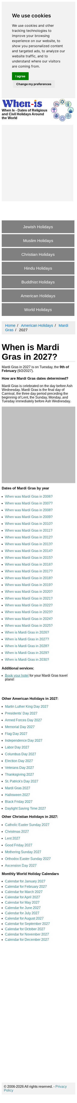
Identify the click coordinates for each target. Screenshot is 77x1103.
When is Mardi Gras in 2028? (27, 646)
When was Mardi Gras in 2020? (29, 591)
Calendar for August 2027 (24, 918)
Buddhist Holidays (38, 282)
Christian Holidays (38, 254)
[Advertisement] (38, 163)
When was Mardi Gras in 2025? (29, 625)
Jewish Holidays (38, 227)
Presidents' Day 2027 (21, 713)
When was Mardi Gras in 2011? (28, 530)
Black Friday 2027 (19, 801)
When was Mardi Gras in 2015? (29, 557)
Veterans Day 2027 (19, 767)
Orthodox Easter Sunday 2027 (28, 859)
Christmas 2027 (17, 831)
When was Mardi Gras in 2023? (29, 612)
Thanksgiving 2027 (19, 774)
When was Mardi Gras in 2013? (29, 544)
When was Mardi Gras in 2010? (29, 523)
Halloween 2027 (17, 795)
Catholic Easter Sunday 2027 (27, 825)
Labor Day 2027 (17, 747)
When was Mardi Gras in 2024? (29, 619)
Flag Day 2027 (16, 733)
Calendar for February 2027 (26, 886)
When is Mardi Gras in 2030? (27, 659)
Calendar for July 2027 (22, 913)
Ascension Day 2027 (21, 865)
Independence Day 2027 (23, 740)
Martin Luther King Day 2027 (26, 706)
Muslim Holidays (38, 240)
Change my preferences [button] (33, 84)
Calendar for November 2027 (27, 934)
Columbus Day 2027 (20, 754)
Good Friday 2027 (18, 845)
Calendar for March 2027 (24, 892)
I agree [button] (20, 76)
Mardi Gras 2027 (17, 788)
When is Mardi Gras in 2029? (27, 653)
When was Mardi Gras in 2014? (29, 551)
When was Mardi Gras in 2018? (29, 578)
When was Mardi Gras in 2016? (29, 564)
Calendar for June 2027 (23, 908)
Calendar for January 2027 (25, 881)
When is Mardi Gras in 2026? (27, 632)
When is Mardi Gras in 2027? (27, 639)
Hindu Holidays (38, 268)
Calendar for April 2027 (22, 897)
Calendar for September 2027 (27, 924)
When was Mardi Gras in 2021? (29, 598)
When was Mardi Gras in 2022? (29, 605)
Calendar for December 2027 (27, 939)
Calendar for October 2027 (25, 929)
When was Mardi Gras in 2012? (29, 537)
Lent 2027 (12, 838)
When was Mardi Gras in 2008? (29, 510)
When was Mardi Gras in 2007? (29, 503)
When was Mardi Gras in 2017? (29, 571)
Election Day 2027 (19, 761)
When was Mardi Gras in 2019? (29, 585)
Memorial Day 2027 (20, 727)
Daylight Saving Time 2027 (25, 808)
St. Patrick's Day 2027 (21, 781)
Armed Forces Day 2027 (23, 720)
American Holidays (38, 296)
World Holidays (38, 309)
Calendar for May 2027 (22, 902)
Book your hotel (17, 675)
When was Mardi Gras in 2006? (29, 496)
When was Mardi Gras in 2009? (29, 517)
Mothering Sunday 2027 (23, 852)
